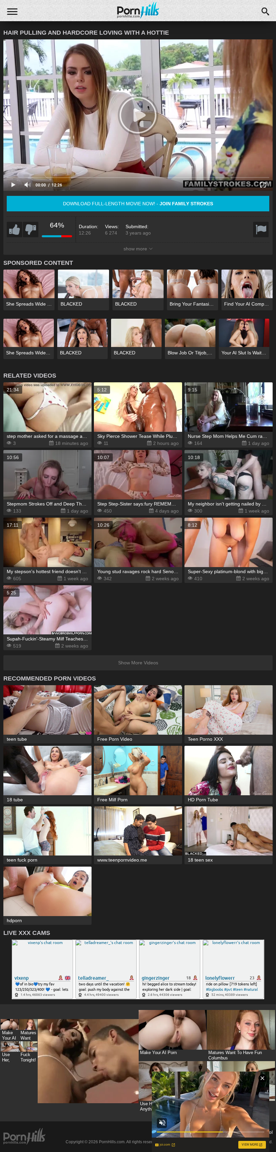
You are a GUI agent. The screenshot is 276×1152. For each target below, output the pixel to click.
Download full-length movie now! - (138, 203)
